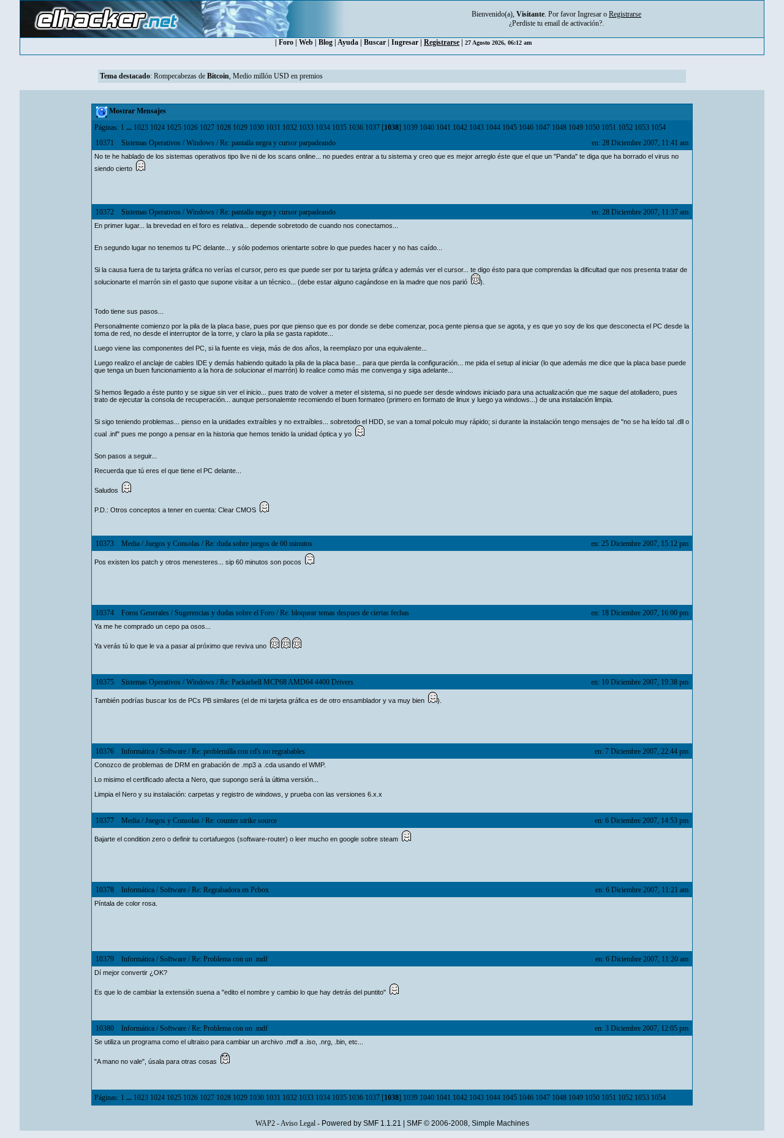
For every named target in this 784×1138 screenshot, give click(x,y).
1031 (273, 127)
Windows (200, 142)
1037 (372, 127)
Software (173, 751)
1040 (427, 127)
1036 (356, 127)
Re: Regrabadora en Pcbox (230, 890)
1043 (476, 127)
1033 (306, 127)
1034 (322, 127)
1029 (240, 127)
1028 (223, 127)
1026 (190, 127)
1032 (289, 127)
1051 (608, 127)
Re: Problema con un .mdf (230, 959)
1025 (174, 127)
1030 (256, 127)
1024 (157, 127)
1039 (410, 127)
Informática (137, 751)
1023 (141, 127)
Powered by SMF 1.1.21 (361, 1123)
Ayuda (347, 42)
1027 (207, 127)
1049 (575, 127)
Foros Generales (145, 613)
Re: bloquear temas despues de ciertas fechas (344, 613)
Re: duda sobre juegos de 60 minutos (258, 543)
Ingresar (589, 14)
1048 (559, 127)
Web (306, 42)
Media (130, 543)
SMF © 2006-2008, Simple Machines (468, 1123)
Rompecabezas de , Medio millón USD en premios (238, 76)
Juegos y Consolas (172, 543)
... (130, 127)
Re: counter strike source (241, 820)
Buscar (375, 42)
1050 (592, 127)
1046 (526, 127)
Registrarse (441, 42)
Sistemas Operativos (151, 142)
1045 (509, 127)
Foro (286, 42)
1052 (625, 127)
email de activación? (573, 23)
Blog (325, 42)
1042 (460, 127)
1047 (542, 127)
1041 (443, 127)
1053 (642, 127)
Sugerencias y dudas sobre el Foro (224, 613)
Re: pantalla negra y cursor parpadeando (278, 142)
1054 (658, 127)
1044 (493, 127)
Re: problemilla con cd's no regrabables (248, 751)
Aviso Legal (298, 1123)
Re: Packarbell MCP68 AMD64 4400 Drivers (286, 682)
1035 (339, 127)
